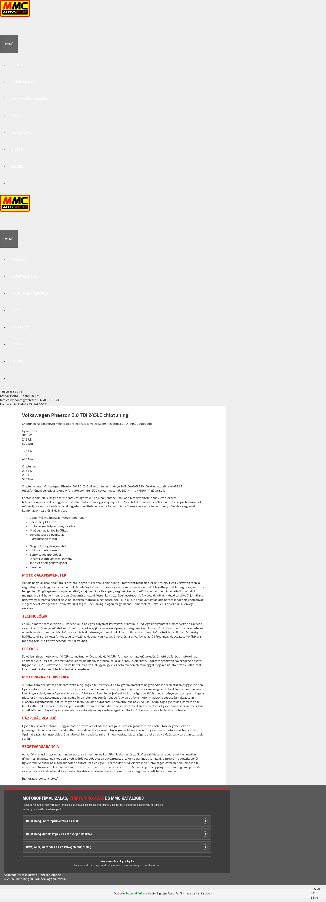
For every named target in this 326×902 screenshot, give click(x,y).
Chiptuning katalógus (30, 98)
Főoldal (18, 64)
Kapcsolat (20, 132)
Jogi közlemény (50, 874)
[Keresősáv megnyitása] (4, 26)
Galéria (18, 166)
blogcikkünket (135, 893)
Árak (15, 115)
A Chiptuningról (25, 81)
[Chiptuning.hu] (15, 16)
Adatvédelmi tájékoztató (20, 874)
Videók (17, 149)
